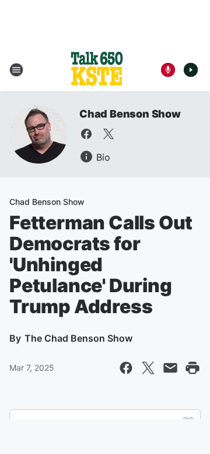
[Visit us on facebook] (86, 134)
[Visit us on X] (109, 134)
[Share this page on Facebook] (126, 368)
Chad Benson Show (130, 114)
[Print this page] (192, 368)
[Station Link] (97, 69)
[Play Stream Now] (191, 70)
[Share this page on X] (148, 368)
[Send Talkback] (168, 70)
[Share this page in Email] (170, 368)
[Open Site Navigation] (16, 70)
